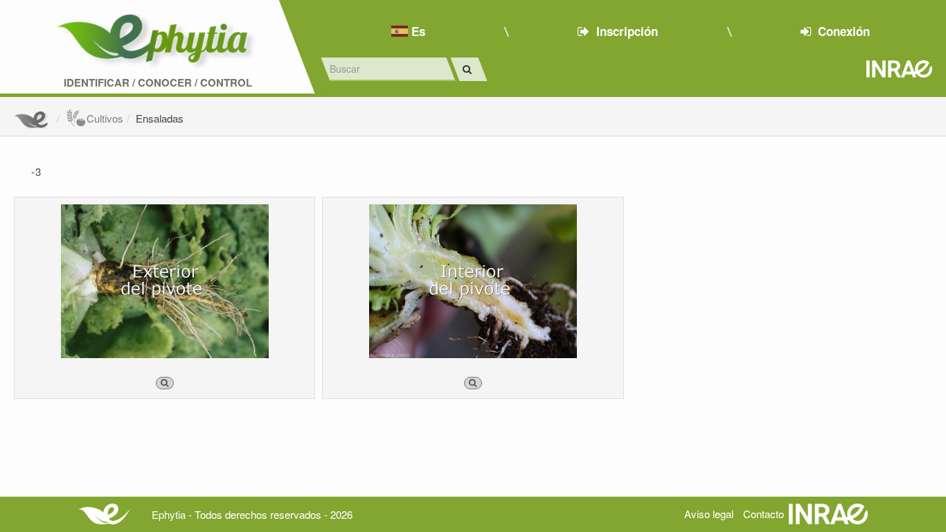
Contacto (763, 513)
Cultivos (105, 118)
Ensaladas (160, 118)
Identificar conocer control (158, 83)
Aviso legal (708, 513)
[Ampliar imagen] (165, 383)
